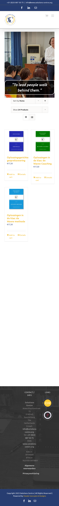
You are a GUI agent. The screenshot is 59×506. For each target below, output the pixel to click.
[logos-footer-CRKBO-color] (47, 412)
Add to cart (12, 175)
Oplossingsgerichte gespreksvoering (17, 159)
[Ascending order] (45, 101)
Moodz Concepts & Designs (34, 496)
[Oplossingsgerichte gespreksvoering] (16, 141)
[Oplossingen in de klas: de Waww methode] (16, 198)
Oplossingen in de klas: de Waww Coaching (42, 160)
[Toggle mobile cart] (46, 15)
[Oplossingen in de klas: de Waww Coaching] (42, 141)
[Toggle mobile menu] (52, 15)
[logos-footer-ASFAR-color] (47, 399)
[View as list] (32, 117)
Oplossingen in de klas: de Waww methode (16, 218)
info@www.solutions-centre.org (39, 2)
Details (23, 174)
